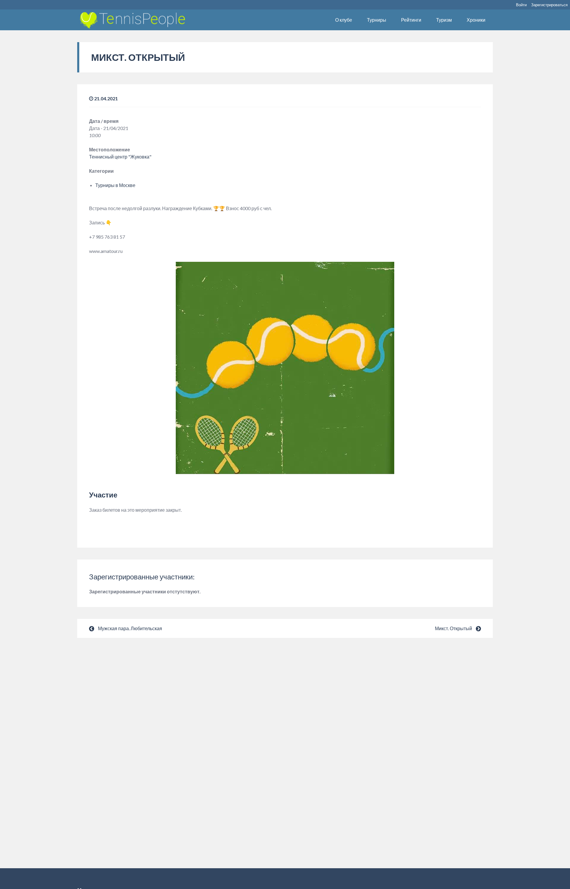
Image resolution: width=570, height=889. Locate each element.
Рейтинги (411, 20)
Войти (521, 4)
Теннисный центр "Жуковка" (120, 156)
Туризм (444, 20)
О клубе (343, 20)
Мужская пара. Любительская (130, 628)
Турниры (376, 20)
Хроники (476, 20)
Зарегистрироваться (549, 4)
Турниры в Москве (115, 185)
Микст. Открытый (453, 628)
